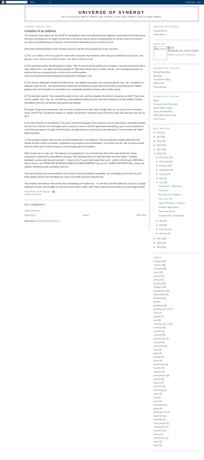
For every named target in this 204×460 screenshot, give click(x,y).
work (156, 349)
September (164, 170)
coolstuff (157, 342)
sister (156, 441)
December (164, 157)
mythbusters (159, 438)
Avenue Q (163, 190)
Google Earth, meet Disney (171, 215)
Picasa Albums (160, 31)
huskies (157, 368)
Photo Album (159, 34)
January (163, 233)
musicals (158, 268)
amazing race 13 (161, 309)
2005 (159, 247)
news (156, 313)
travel (156, 408)
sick (155, 397)
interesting (158, 390)
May (161, 221)
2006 (159, 243)
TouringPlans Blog (162, 79)
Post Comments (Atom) (48, 221)
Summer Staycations (168, 207)
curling (157, 276)
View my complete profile (181, 55)
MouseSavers (160, 87)
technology (159, 405)
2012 (159, 137)
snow (156, 401)
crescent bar (159, 427)
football (157, 357)
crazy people (160, 423)
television (158, 298)
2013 (159, 132)
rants (156, 272)
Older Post (141, 215)
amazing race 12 (161, 324)
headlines (158, 430)
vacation (157, 261)
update (157, 316)
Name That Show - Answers (172, 203)
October (163, 165)
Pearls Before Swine (163, 108)
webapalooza (160, 375)
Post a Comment (32, 210)
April (161, 225)
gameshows (159, 364)
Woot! (156, 100)
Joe (38, 191)
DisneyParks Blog (162, 72)
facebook (158, 386)
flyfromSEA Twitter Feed (165, 115)
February (164, 229)
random (37, 194)
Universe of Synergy (112, 12)
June (162, 182)
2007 (159, 238)
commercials (159, 338)
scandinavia (159, 291)
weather (157, 331)
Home (86, 215)
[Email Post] (53, 191)
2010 (159, 145)
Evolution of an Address (170, 194)
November (164, 161)
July (161, 178)
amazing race (160, 412)
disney (157, 279)
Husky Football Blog (163, 111)
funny (156, 360)
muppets (158, 371)
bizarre (157, 383)
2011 (159, 141)
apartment (158, 416)
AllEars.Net (159, 83)
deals (156, 353)
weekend (158, 335)
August (163, 174)
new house (159, 346)
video (156, 445)
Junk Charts (159, 119)
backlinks (158, 419)
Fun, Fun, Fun (165, 199)
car (155, 301)
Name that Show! (167, 211)
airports (157, 379)
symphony (158, 305)
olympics (158, 287)
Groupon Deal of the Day (165, 104)
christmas (158, 327)
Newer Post (29, 215)
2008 (159, 153)
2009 (159, 149)
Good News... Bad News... (171, 186)
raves (156, 393)
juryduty (157, 283)
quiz (155, 320)
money (157, 434)
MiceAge (158, 76)
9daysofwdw (159, 294)
